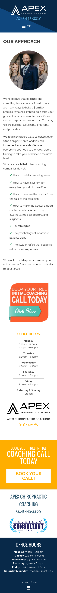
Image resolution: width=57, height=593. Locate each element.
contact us (39, 264)
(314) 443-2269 (28, 18)
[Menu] (28, 587)
